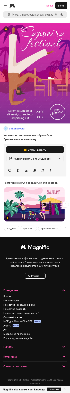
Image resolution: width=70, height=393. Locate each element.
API (5, 329)
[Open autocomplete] (7, 14)
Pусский (35, 275)
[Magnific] (35, 248)
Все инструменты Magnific (17, 338)
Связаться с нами (15, 366)
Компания (10, 356)
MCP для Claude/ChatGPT (21, 321)
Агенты (11, 325)
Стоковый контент (13, 317)
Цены (49, 5)
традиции (11, 228)
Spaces (7, 296)
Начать (8, 347)
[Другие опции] (50, 170)
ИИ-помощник (11, 300)
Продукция (10, 290)
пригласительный (49, 228)
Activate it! (54, 389)
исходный (23, 29)
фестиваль (28, 228)
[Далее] (66, 204)
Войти (61, 5)
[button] (35, 276)
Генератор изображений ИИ (19, 304)
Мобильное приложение (17, 333)
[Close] (65, 389)
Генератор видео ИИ (15, 308)
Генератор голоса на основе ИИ (21, 313)
